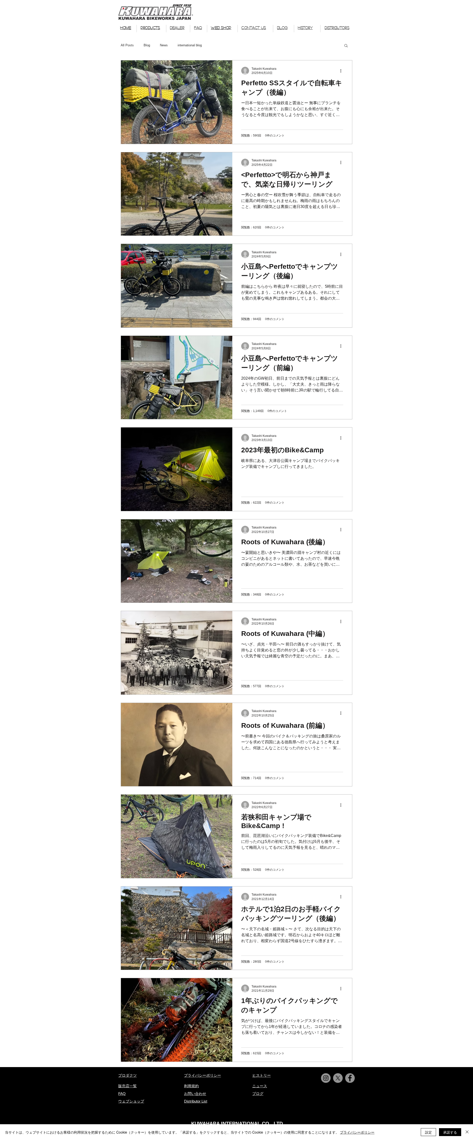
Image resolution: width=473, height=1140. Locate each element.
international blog (190, 45)
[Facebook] (350, 1078)
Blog (147, 45)
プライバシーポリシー (357, 1132)
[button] (346, 46)
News (164, 45)
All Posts (127, 45)
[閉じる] (467, 1132)
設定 (428, 1132)
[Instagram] (326, 1078)
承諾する (450, 1132)
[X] (338, 1078)
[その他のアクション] (342, 71)
